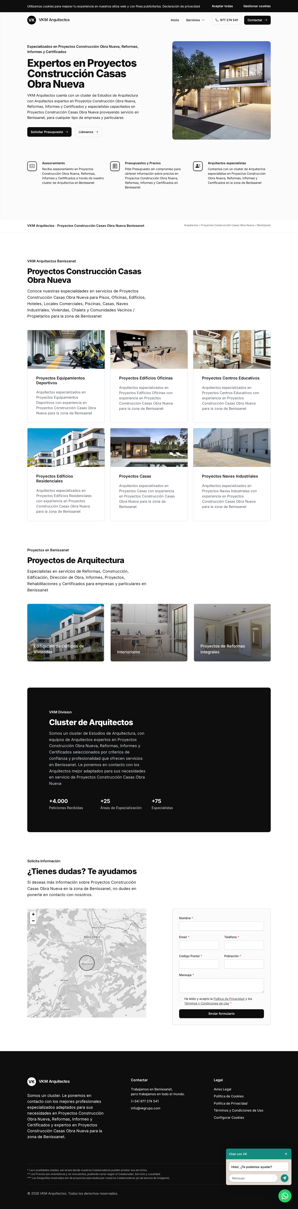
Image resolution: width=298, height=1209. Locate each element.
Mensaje (186, 975)
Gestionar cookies (257, 6)
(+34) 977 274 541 (145, 1101)
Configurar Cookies (229, 1117)
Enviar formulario (222, 1013)
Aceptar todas (222, 6)
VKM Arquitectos (54, 19)
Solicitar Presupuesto (47, 132)
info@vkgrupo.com (145, 1108)
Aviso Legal (222, 1089)
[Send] (284, 1178)
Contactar (255, 20)
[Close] (286, 1154)
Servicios (193, 20)
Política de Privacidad (229, 999)
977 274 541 (229, 20)
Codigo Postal (190, 956)
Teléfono (231, 937)
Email (184, 937)
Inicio (175, 20)
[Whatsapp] (284, 1195)
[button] (87, 963)
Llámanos (86, 132)
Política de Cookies (229, 1096)
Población (232, 956)
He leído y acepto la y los (218, 1001)
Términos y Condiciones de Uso (206, 1003)
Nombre (186, 918)
